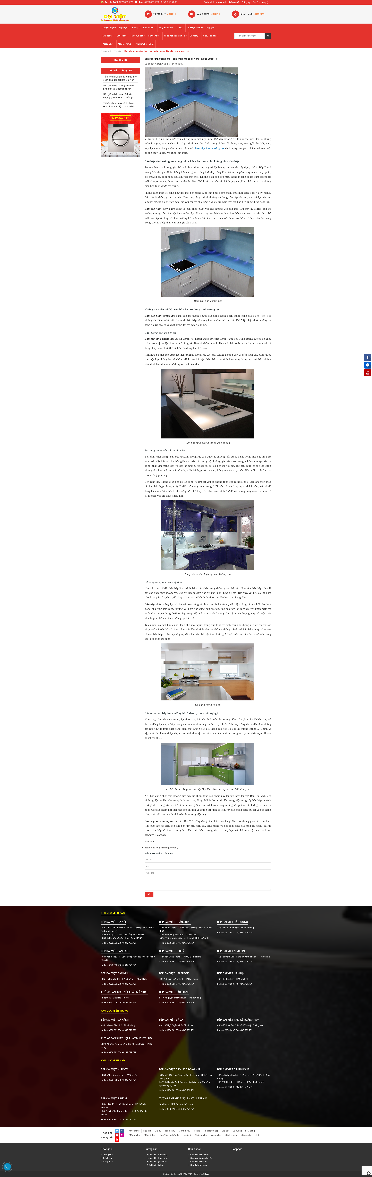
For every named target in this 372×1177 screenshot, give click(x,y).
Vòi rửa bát (108, 44)
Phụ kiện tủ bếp (194, 27)
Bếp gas (210, 27)
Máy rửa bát (137, 36)
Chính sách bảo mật (199, 1154)
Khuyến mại (108, 27)
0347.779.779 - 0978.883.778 (122, 1003)
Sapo (207, 1174)
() (262, 2)
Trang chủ (108, 1154)
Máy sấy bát (154, 36)
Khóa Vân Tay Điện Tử (174, 36)
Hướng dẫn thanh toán (157, 1158)
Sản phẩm (108, 1161)
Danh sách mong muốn (215, 2)
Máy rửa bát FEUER (145, 44)
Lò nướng (107, 36)
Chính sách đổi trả (198, 1161)
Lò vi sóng (122, 36)
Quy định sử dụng (198, 1165)
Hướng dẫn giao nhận (157, 1161)
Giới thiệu (107, 1158)
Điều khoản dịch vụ (155, 1165)
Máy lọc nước (124, 44)
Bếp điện (123, 27)
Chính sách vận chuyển (201, 1158)
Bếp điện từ (149, 27)
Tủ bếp (179, 27)
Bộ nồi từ (194, 36)
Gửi (149, 894)
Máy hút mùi (165, 27)
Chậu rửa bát (209, 36)
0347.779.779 (129, 943)
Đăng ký (246, 2)
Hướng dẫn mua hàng (157, 1154)
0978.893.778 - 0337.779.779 (122, 1119)
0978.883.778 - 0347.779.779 (238, 984)
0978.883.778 (126, 2)
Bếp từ (135, 27)
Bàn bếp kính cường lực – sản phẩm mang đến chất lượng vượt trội (181, 58)
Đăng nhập (234, 2)
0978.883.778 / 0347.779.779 (122, 1080)
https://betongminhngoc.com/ (161, 847)
